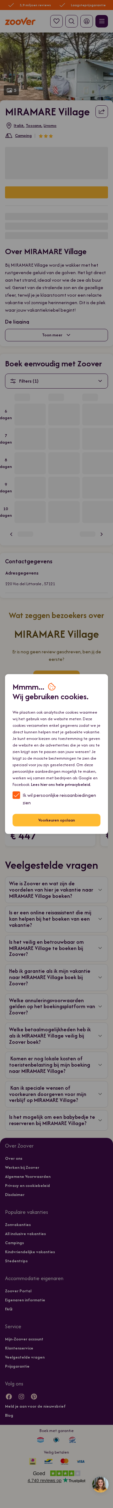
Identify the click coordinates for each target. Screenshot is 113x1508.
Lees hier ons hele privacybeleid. (61, 784)
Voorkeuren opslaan (56, 820)
